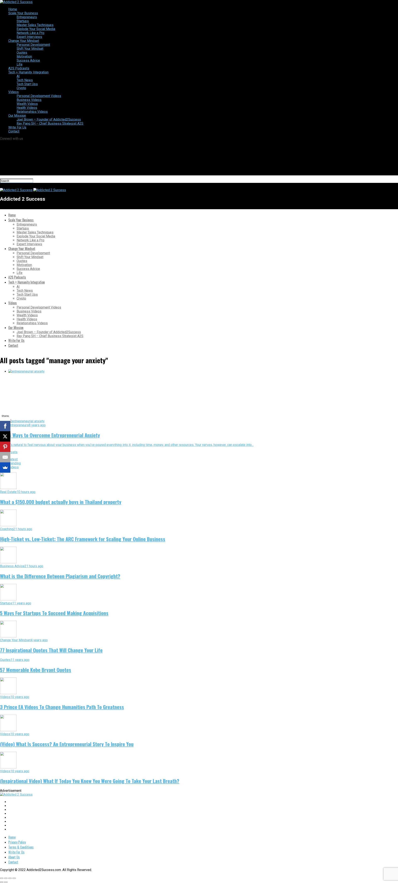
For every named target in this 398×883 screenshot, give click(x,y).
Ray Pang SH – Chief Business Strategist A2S (50, 123)
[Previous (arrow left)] (1, 882)
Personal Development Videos (39, 96)
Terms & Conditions (21, 847)
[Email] (5, 457)
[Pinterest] (5, 447)
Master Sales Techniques (35, 25)
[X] (5, 436)
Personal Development (33, 45)
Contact (13, 131)
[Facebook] (5, 426)
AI (18, 76)
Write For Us (17, 127)
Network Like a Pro (30, 33)
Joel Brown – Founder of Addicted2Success (49, 119)
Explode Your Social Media (36, 29)
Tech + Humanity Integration (28, 72)
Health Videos (27, 108)
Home (12, 9)
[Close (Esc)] (1, 878)
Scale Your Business (23, 13)
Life (19, 64)
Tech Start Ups (27, 84)
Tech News (25, 80)
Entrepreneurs (27, 17)
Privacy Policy (17, 842)
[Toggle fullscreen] (10, 878)
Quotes (22, 53)
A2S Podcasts (18, 68)
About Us (14, 857)
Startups (23, 21)
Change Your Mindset (23, 41)
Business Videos (29, 100)
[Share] (5, 878)
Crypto (21, 88)
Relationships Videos (32, 112)
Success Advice (28, 60)
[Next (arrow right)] (5, 882)
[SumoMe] (5, 467)
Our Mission (17, 116)
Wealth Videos (27, 104)
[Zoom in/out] (14, 878)
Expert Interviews (29, 37)
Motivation (24, 56)
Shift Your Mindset (30, 49)
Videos (13, 92)
